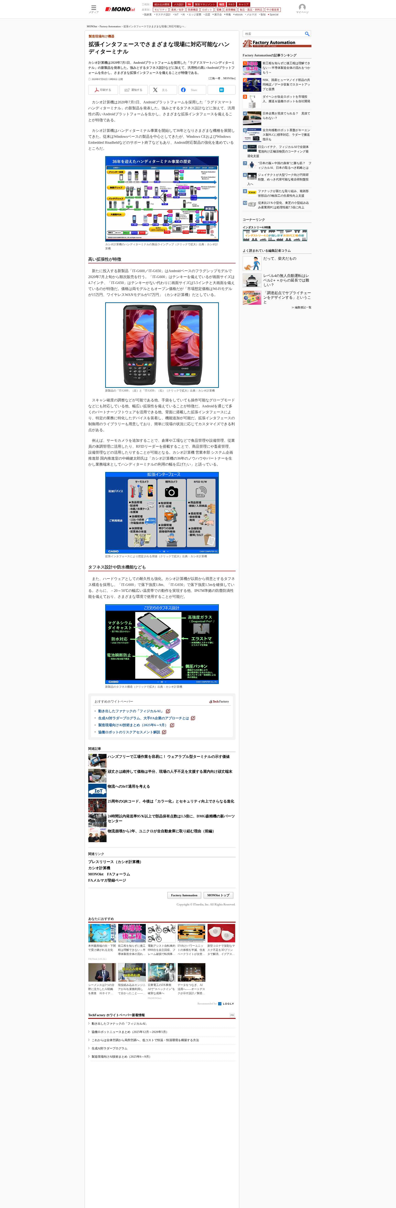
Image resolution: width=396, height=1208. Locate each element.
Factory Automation (110, 26)
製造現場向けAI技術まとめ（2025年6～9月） (122, 1056)
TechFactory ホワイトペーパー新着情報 (116, 1015)
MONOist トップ (218, 895)
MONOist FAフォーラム (109, 874)
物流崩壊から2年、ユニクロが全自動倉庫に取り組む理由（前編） (162, 831)
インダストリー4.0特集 (257, 227)
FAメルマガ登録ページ (107, 880)
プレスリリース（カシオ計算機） (115, 862)
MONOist (92, 26)
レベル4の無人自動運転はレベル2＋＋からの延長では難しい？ (286, 280)
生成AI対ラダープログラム (109, 1048)
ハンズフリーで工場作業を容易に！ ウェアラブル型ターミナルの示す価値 (169, 756)
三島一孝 (214, 78)
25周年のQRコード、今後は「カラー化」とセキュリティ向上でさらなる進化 (171, 801)
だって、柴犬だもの (279, 258)
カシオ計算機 (99, 868)
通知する (136, 89)
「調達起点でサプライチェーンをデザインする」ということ (287, 297)
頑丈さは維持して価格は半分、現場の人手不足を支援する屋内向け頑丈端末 (170, 771)
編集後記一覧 (303, 307)
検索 (307, 33)
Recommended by (207, 1003)
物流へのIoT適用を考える (129, 786)
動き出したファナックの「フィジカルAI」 (120, 1023)
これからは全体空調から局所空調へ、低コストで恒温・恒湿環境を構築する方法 (145, 1040)
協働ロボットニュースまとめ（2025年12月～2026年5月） (130, 1032)
